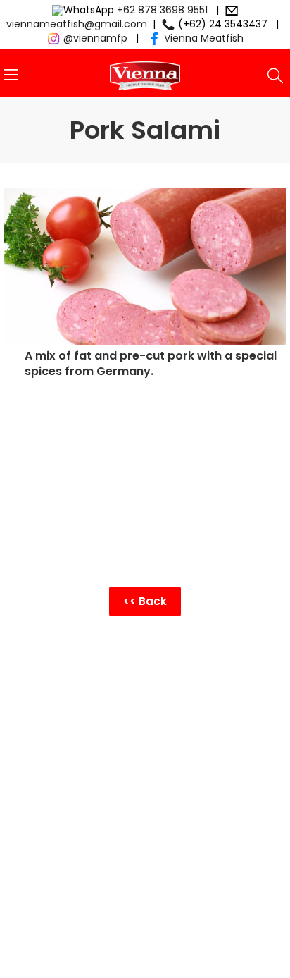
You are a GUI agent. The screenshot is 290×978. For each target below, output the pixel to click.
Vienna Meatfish (204, 38)
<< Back (145, 601)
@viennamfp (95, 38)
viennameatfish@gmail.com (76, 24)
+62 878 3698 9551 (162, 10)
